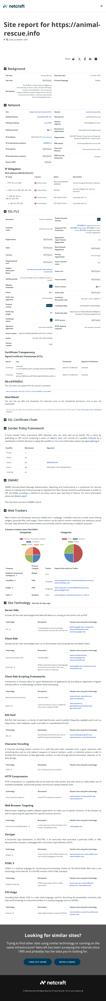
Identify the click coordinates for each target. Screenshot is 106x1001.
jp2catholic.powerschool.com (81, 706)
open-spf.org (91, 441)
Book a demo (67, 962)
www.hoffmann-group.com (78, 588)
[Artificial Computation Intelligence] (16, 575)
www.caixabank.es (77, 698)
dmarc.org (20, 496)
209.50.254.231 (52, 462)
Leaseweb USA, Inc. (44, 117)
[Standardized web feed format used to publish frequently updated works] (10, 736)
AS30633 (46, 143)
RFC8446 (80, 225)
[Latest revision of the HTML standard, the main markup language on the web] (12, 855)
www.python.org (88, 796)
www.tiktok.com (85, 885)
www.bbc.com (86, 696)
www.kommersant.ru (75, 595)
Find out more (38, 962)
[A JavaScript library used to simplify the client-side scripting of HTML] (12, 706)
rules (52, 438)
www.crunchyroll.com (78, 655)
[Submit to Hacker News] (96, 59)
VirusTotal (46, 137)
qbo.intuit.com (75, 708)
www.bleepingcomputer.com (81, 735)
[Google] (12, 588)
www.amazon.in (76, 703)
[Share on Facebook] (85, 59)
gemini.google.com (62, 590)
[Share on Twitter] (79, 59)
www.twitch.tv (75, 912)
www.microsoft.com (77, 660)
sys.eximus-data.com (90, 912)
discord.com (74, 914)
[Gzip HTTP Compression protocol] (23, 797)
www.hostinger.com (62, 583)
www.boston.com (89, 737)
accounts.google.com (78, 632)
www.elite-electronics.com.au (82, 580)
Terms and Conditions (73, 991)
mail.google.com (76, 826)
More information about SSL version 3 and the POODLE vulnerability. (28, 391)
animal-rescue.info (93, 112)
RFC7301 (83, 230)
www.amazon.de (76, 799)
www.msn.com (75, 883)
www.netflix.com (91, 854)
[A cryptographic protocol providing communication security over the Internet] (9, 629)
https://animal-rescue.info (40, 112)
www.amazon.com (77, 854)
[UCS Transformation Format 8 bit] (11, 770)
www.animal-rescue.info (47, 270)
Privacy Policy (57, 991)
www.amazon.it (76, 796)
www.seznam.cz (76, 737)
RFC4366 (90, 228)
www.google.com (76, 666)
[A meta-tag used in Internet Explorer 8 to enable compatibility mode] (29, 826)
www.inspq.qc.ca (61, 588)
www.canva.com (90, 666)
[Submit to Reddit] (73, 59)
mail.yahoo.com (76, 668)
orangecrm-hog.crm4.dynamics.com (82, 628)
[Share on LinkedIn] (90, 59)
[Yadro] (11, 595)
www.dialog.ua (60, 595)
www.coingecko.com (62, 580)
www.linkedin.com (77, 856)
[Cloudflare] (15, 580)
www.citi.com (75, 696)
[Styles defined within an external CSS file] (13, 913)
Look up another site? (18, 39)
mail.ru (86, 595)
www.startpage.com (77, 658)
